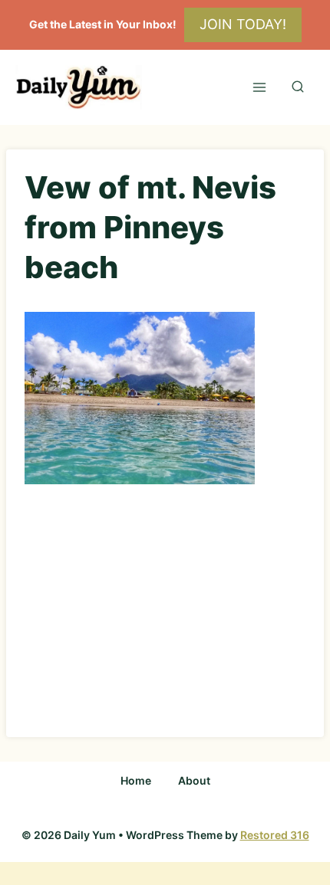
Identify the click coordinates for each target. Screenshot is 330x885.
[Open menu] (259, 87)
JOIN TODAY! (243, 24)
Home (135, 780)
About (194, 780)
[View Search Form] (298, 87)
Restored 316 (274, 834)
